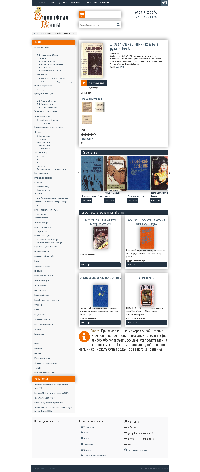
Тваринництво (42, 231)
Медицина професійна (42, 251)
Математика (41, 156)
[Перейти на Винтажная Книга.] (34, 33)
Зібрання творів (40, 285)
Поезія (36, 261)
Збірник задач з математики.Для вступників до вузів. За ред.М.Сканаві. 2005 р (53, 409)
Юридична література (42, 358)
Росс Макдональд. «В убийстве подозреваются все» (100, 222)
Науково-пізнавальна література (46, 210)
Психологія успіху (43, 187)
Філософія (38, 305)
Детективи (38, 193)
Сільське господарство (42, 227)
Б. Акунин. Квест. (147, 278)
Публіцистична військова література (49, 242)
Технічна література (41, 280)
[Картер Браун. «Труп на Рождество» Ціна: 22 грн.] (161, 173)
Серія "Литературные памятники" (46, 246)
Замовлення (75, 2)
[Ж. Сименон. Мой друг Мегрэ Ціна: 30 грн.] (92, 173)
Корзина (87, 2)
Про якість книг (87, 138)
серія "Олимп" (46, 123)
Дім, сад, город (39, 132)
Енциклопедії (39, 334)
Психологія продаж (43, 190)
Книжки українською (41, 295)
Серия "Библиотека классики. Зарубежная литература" (55, 82)
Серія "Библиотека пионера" (46, 98)
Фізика (39, 160)
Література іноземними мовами (45, 363)
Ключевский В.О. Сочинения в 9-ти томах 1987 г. (51, 393)
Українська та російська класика (45, 111)
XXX (36, 339)
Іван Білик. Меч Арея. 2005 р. (44, 398)
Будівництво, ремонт (44, 136)
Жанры (52, 2)
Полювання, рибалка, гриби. (44, 256)
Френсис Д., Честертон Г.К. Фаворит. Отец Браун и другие (147, 222)
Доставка (62, 2)
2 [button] (117, 207)
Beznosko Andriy (48, 468)
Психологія (38, 182)
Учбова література (41, 152)
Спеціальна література (42, 266)
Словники (37, 329)
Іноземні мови (41, 166)
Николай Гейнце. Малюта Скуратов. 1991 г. (49, 402)
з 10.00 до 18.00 (146, 17)
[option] (92, 180)
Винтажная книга (101, 2)
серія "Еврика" (41, 214)
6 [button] (131, 207)
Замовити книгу (89, 427)
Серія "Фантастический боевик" (47, 55)
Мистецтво (38, 271)
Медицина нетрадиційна (43, 85)
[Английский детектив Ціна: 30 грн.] (138, 173)
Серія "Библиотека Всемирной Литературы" (51, 78)
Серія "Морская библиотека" (46, 101)
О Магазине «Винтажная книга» (95, 455)
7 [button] (135, 207)
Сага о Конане (42, 58)
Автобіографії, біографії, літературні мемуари (50, 201)
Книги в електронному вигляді (45, 372)
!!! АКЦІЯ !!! (38, 368)
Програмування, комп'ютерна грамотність (51, 169)
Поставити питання (137, 450)
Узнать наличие (96, 83)
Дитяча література (41, 222)
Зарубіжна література (42, 319)
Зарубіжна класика (40, 74)
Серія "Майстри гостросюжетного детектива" (52, 198)
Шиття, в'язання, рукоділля (43, 324)
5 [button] (128, 207)
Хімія (38, 163)
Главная (42, 2)
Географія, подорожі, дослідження (46, 300)
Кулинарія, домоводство (43, 178)
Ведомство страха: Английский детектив (100, 278)
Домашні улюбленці (43, 145)
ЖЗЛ (38, 206)
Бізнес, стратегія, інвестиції (44, 275)
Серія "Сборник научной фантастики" (49, 70)
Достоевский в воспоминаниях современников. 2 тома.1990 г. (51, 386)
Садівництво (41, 139)
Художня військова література (47, 239)
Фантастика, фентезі (41, 47)
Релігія (36, 309)
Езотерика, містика (41, 173)
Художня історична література (47, 120)
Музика (36, 343)
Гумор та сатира (40, 290)
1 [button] (114, 207)
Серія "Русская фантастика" (46, 61)
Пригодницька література (43, 93)
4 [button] (124, 207)
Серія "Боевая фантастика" (46, 52)
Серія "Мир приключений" (45, 104)
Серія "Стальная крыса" (44, 67)
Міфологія (37, 353)
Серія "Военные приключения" (47, 107)
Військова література (42, 235)
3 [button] (121, 207)
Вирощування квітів (43, 142)
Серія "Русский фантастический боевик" (50, 64)
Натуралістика (39, 314)
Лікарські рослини (43, 90)
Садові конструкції (43, 148)
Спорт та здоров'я (41, 218)
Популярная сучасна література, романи (48, 127)
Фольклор (38, 348)
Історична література (42, 116)
